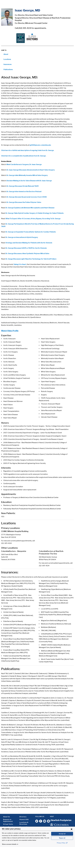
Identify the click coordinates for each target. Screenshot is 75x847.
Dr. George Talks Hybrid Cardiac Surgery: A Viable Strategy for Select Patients (35, 213)
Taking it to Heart (19, 264)
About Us (6, 817)
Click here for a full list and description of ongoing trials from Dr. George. (27, 150)
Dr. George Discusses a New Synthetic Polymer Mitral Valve (27, 253)
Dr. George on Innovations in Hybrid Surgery (22, 237)
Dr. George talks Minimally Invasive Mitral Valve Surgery (27, 175)
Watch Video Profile (9, 331)
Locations (7, 59)
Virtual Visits (8, 824)
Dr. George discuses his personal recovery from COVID (27, 197)
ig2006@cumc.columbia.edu (40, 145)
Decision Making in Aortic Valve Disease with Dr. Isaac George (29, 181)
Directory (23, 817)
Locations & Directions (23, 823)
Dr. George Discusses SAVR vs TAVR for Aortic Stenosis (26, 248)
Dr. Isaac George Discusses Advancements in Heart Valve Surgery (31, 170)
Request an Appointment (8, 820)
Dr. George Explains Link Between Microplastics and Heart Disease (30, 208)
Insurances (8, 64)
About (6, 54)
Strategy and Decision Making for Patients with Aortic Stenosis (29, 243)
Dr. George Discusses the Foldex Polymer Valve (24, 202)
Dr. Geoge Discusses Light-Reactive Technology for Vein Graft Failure (31, 259)
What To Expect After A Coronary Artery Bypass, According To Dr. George (33, 219)
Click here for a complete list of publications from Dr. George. (23, 156)
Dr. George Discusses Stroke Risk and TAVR (22, 186)
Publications (8, 69)
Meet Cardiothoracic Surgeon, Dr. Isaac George (24, 164)
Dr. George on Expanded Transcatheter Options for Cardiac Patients (31, 232)
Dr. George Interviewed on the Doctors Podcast (24, 191)
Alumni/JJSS (24, 819)
